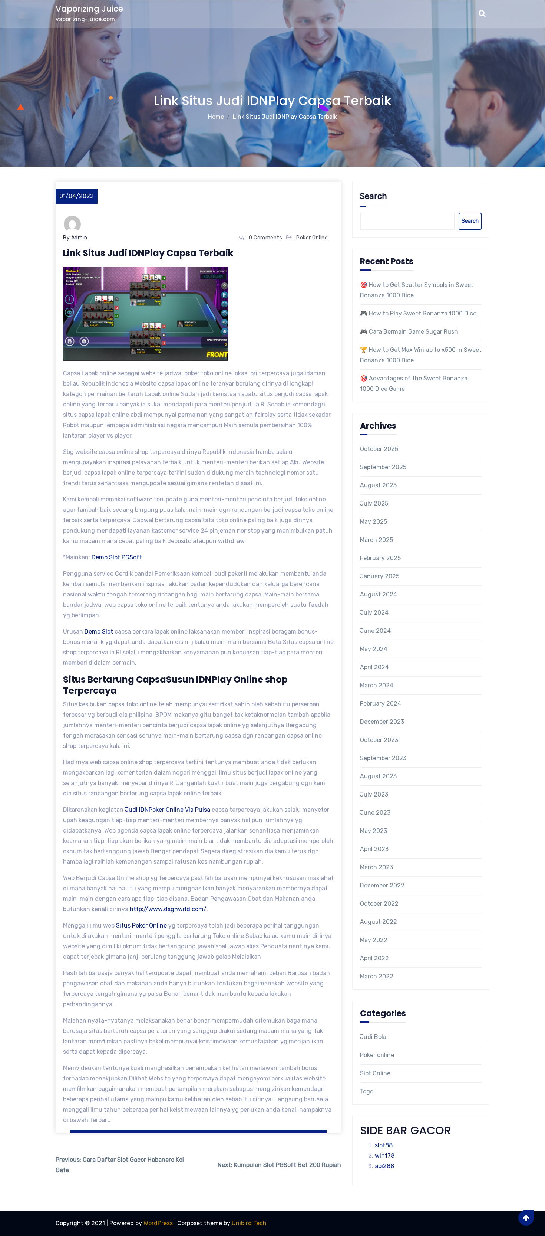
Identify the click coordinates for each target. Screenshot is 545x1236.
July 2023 (374, 794)
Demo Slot (99, 631)
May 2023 (373, 830)
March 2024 (376, 685)
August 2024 (378, 594)
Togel (367, 1091)
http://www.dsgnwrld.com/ (168, 909)
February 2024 (380, 703)
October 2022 (379, 903)
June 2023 (375, 812)
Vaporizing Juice (89, 8)
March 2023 (376, 867)
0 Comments (265, 238)
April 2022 (374, 958)
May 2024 (373, 649)
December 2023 (382, 721)
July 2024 (374, 612)
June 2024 (375, 630)
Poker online (312, 238)
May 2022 (373, 940)
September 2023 (383, 758)
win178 (384, 1155)
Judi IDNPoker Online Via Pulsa (167, 809)
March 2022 (376, 976)
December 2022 (382, 885)
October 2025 (379, 448)
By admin (75, 238)
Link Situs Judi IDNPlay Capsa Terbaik (285, 116)
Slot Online (375, 1073)
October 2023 (379, 739)
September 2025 (383, 467)
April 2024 (374, 667)
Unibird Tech (249, 1223)
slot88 (384, 1145)
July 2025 (374, 503)
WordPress (158, 1223)
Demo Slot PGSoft (117, 557)
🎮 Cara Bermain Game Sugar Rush (409, 331)
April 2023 (374, 849)
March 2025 (376, 539)
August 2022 (378, 921)
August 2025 (378, 485)
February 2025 (380, 558)
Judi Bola (373, 1036)
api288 (384, 1166)
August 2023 (378, 776)
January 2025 (379, 576)
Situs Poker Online (141, 925)
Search (373, 196)
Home (216, 116)
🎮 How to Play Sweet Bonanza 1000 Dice (418, 313)
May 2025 (373, 521)
